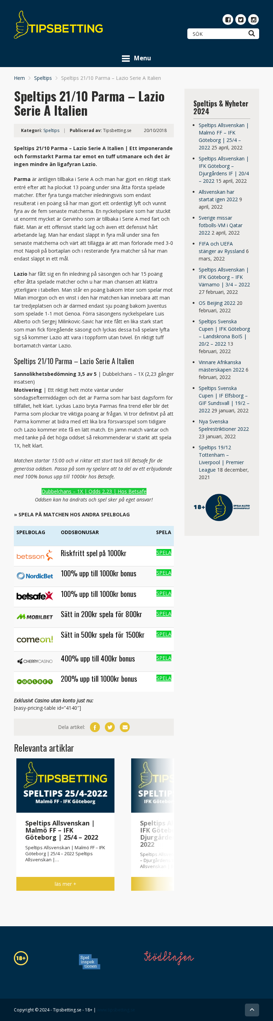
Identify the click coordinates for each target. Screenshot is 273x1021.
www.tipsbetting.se (116, 1010)
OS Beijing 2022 (217, 303)
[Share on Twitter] (110, 727)
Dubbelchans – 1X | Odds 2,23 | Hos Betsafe (94, 491)
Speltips (43, 78)
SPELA (163, 552)
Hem (19, 78)
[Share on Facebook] (95, 727)
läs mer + (65, 883)
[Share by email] (125, 727)
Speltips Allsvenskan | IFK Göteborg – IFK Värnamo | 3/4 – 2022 (224, 277)
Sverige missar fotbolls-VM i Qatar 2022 (220, 225)
